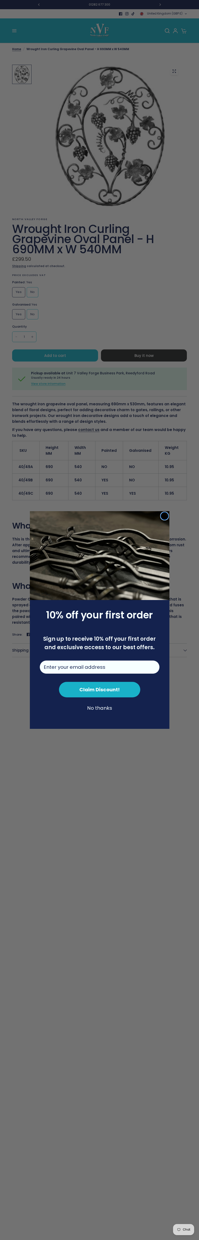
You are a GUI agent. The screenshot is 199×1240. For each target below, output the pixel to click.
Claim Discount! (99, 689)
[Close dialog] (164, 516)
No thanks (99, 708)
